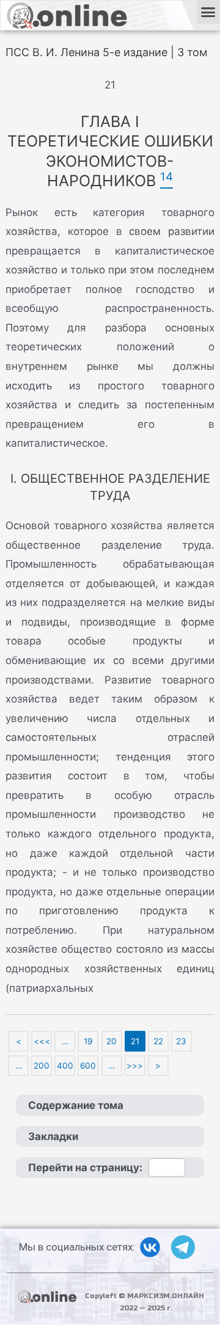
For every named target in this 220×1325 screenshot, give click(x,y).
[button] (208, 12)
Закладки (53, 1136)
